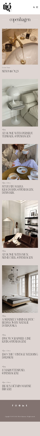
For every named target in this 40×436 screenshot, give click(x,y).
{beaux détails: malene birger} (16, 388)
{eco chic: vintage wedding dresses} (20, 356)
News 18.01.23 (10, 71)
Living (4, 129)
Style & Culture (6, 182)
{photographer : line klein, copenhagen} (16, 340)
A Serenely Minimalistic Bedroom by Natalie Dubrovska (18, 322)
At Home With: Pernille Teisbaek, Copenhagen (17, 135)
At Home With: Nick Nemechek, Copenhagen (17, 256)
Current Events (6, 67)
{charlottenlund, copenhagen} (13, 372)
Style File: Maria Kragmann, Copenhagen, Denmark (18, 189)
